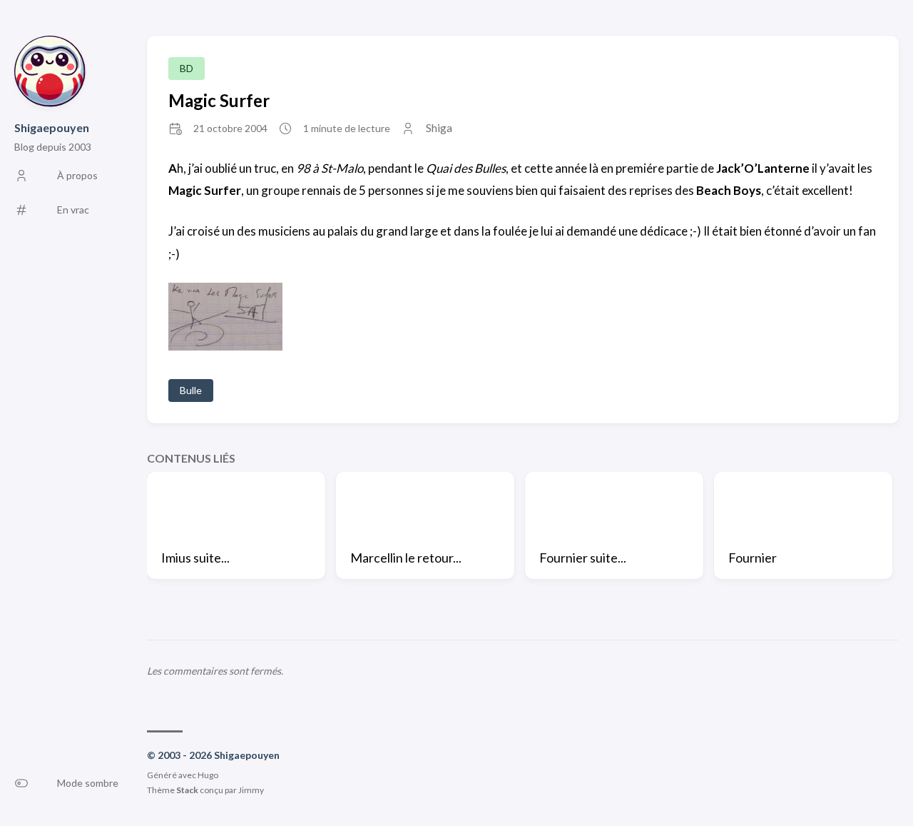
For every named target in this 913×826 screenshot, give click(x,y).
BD (186, 68)
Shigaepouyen (51, 127)
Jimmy (251, 790)
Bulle (191, 390)
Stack (187, 790)
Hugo (208, 775)
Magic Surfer (219, 100)
